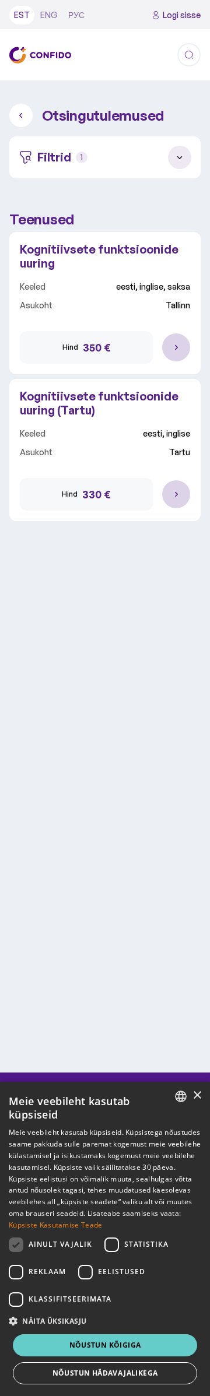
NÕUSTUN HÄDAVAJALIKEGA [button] (105, 1373)
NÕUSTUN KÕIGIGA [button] (105, 1345)
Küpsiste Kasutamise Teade (56, 1225)
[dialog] (105, 1239)
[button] (105, 1321)
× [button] (196, 1095)
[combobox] (181, 1096)
